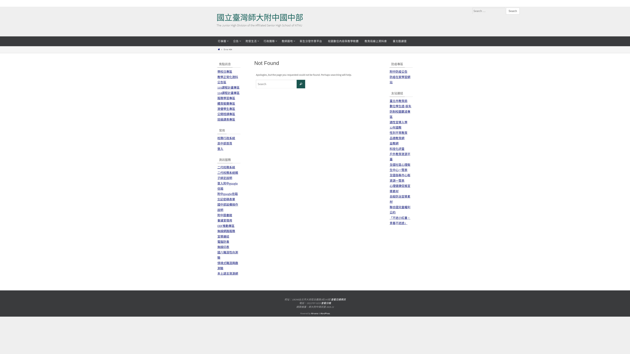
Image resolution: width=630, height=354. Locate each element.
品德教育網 (397, 138)
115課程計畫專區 (228, 87)
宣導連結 (223, 236)
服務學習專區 (226, 98)
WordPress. (325, 313)
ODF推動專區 (225, 226)
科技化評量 (397, 149)
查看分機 (326, 303)
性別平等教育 (398, 133)
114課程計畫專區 (228, 93)
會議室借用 (224, 220)
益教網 (394, 143)
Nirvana (314, 313)
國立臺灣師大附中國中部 (260, 17)
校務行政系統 (226, 138)
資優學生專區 (226, 109)
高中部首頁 (224, 143)
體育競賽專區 (226, 104)
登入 (220, 149)
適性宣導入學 (398, 122)
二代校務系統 (226, 167)
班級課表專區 (226, 119)
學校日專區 (224, 72)
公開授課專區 (226, 114)
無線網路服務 (226, 231)
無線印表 (223, 247)
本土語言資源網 (227, 273)
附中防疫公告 (398, 72)
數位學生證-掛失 (400, 106)
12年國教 (395, 127)
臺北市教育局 (398, 101)
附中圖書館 (224, 215)
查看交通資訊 (338, 299)
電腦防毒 (223, 242)
